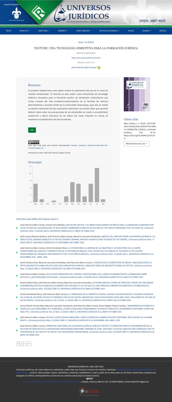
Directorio (43, 31)
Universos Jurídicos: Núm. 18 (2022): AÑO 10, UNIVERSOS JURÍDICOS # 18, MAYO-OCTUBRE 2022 (62, 289)
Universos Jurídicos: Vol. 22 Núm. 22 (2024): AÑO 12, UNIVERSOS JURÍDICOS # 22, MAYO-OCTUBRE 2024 (76, 312)
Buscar (163, 31)
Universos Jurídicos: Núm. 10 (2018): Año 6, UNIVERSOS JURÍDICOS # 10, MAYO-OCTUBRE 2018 (101, 277)
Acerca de (24, 31)
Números (62, 31)
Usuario (146, 31)
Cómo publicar (83, 31)
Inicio (8, 31)
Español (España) (13, 4)
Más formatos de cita (136, 143)
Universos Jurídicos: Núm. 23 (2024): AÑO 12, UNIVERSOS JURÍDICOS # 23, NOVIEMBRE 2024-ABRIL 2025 (74, 320)
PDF (32, 130)
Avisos (131, 31)
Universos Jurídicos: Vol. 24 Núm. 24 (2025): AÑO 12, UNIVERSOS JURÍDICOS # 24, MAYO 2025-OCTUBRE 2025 (83, 300)
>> (29, 343)
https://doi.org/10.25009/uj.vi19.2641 (86, 58)
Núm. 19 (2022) (86, 42)
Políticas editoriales (108, 31)
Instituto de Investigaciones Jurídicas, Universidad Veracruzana (52, 382)
